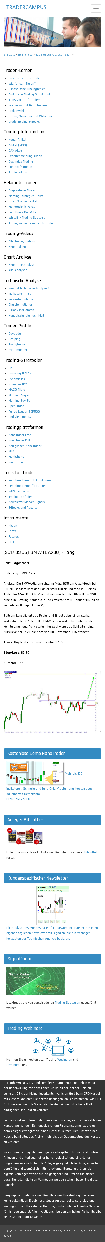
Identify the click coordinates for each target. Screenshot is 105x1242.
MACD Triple (17, 390)
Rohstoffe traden (20, 167)
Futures (14, 537)
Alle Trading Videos (22, 241)
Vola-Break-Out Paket (23, 212)
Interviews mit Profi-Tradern (28, 105)
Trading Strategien (67, 1002)
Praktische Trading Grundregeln (30, 94)
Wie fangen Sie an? (22, 83)
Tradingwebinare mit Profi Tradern (32, 223)
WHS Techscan (19, 491)
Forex (12, 531)
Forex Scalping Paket (23, 201)
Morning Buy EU (19, 400)
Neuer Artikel (17, 140)
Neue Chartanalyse (22, 265)
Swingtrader (17, 344)
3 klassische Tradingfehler (27, 89)
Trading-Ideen (25, 55)
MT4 (11, 451)
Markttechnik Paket (22, 207)
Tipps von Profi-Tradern (25, 100)
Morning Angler (19, 395)
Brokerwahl (16, 111)
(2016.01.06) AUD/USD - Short (53, 55)
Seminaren (13, 1065)
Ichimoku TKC (18, 384)
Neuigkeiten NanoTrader (25, 446)
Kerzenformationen (22, 299)
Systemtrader (18, 350)
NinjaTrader (16, 462)
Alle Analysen (18, 270)
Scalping (14, 339)
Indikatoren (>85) (20, 294)
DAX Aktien (16, 150)
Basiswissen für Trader (25, 78)
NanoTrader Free (20, 435)
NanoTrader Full (19, 440)
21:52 (12, 368)
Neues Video (17, 247)
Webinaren (64, 1059)
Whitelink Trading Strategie (27, 218)
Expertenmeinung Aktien (25, 156)
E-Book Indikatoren (21, 310)
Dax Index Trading (21, 161)
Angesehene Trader (22, 190)
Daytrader (15, 333)
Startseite (9, 55)
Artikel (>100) (18, 145)
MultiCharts (16, 457)
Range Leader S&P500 (24, 411)
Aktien (13, 526)
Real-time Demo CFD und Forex (30, 480)
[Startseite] (31, 7)
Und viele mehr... (20, 417)
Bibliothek (91, 852)
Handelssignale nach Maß (26, 315)
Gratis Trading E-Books (24, 122)
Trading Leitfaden (20, 497)
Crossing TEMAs (20, 373)
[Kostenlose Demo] (35, 773)
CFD (11, 542)
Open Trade (16, 406)
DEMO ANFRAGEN (18, 799)
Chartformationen (21, 304)
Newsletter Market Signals (27, 502)
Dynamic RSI (17, 379)
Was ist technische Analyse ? (29, 288)
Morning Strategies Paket (26, 196)
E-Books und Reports (23, 507)
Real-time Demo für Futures (28, 486)
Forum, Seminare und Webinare (30, 116)
